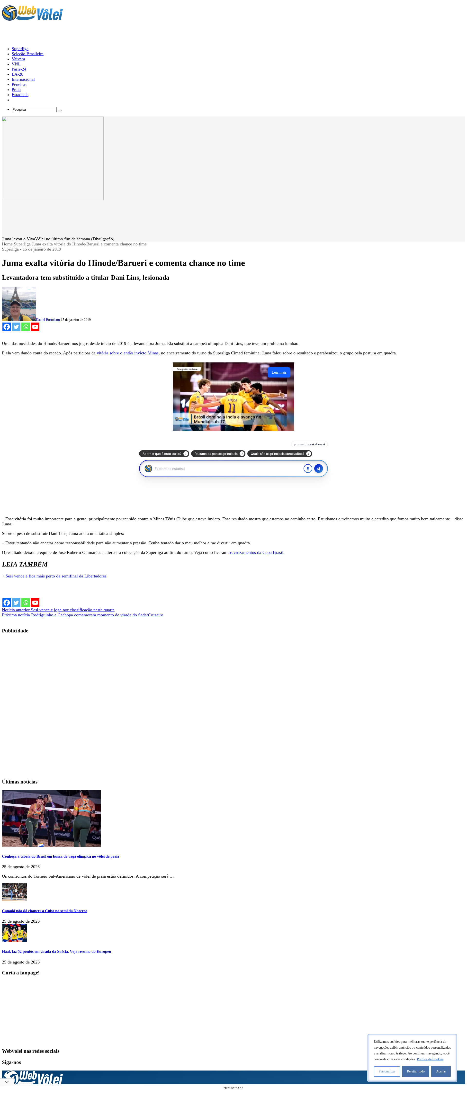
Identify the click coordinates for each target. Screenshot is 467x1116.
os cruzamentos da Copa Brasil (256, 552)
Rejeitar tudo (416, 1071)
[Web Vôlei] (32, 18)
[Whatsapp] (25, 327)
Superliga (22, 244)
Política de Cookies (430, 1059)
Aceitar (441, 1071)
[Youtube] (35, 327)
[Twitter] (16, 327)
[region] (412, 1058)
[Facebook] (6, 327)
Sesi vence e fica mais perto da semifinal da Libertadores (56, 576)
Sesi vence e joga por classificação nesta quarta (58, 609)
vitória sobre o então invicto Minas (128, 353)
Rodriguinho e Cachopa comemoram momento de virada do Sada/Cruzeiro (82, 614)
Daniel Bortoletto (48, 320)
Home (7, 244)
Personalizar (387, 1071)
